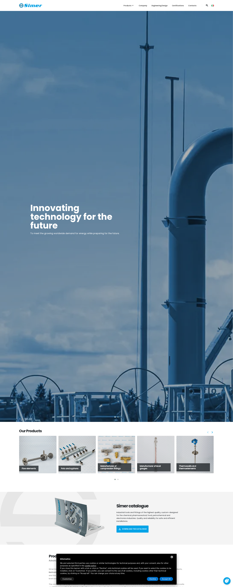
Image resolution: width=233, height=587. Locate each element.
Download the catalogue (132, 529)
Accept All (166, 579)
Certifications (178, 5)
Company (143, 5)
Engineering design (159, 5)
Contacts (192, 5)
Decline (152, 579)
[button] (115, 417)
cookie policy (90, 565)
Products (129, 5)
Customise (67, 579)
